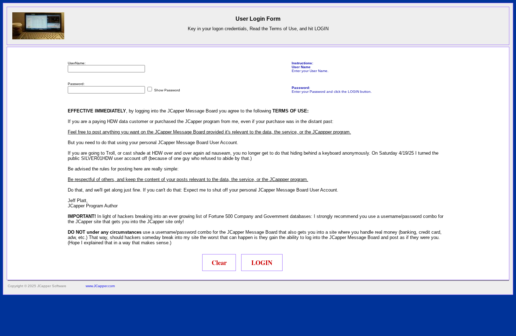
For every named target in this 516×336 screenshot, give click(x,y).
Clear (219, 262)
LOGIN (261, 262)
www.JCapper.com (100, 286)
